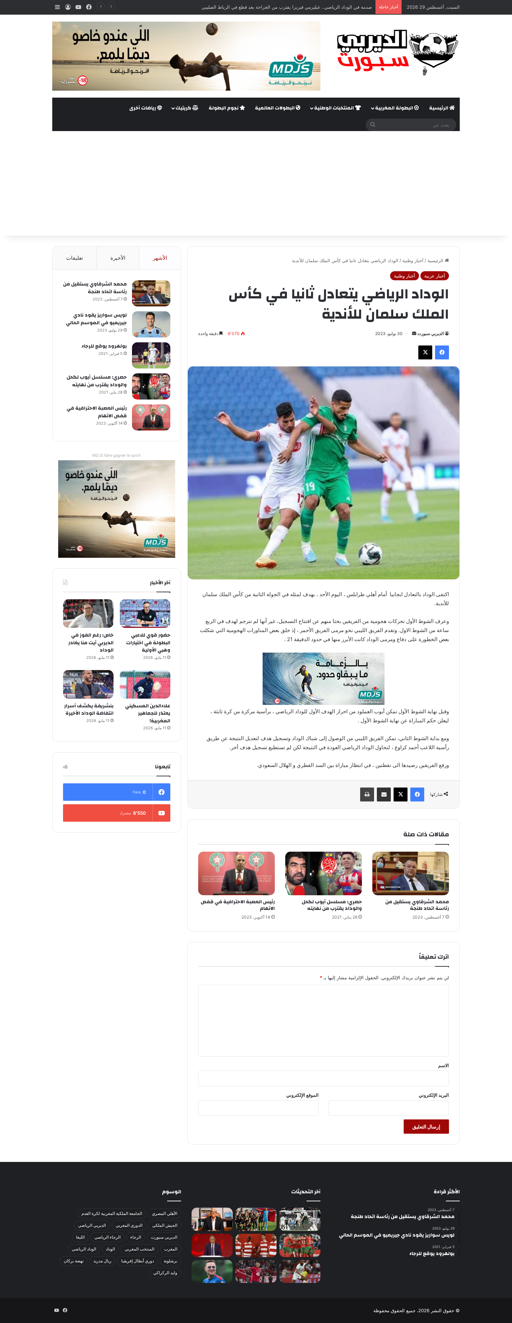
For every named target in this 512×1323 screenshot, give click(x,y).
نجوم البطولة (224, 108)
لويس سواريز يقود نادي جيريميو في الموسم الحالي (96, 319)
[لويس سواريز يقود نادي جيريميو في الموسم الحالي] (151, 324)
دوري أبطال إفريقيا (137, 1260)
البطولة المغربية (394, 108)
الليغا (80, 1237)
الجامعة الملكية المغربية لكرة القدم (112, 1213)
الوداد (110, 1249)
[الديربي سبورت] (395, 52)
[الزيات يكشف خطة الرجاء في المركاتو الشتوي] (212, 1219)
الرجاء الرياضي (107, 1237)
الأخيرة (117, 257)
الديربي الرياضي (92, 1225)
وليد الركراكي (165, 1272)
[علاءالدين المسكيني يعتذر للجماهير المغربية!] (145, 684)
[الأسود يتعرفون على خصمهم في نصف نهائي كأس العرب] (299, 1219)
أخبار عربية (434, 276)
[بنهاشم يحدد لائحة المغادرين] (212, 1271)
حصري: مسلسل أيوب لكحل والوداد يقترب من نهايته (332, 905)
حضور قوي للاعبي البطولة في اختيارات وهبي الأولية (148, 643)
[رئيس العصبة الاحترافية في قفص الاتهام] (236, 873)
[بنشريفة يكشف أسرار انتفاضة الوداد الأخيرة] (88, 684)
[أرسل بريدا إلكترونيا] (414, 333)
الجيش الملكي (164, 1225)
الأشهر (160, 257)
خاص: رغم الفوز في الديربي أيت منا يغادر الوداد (91, 643)
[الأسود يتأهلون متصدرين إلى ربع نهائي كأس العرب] (299, 1245)
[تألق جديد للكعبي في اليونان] (299, 1271)
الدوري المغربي (129, 1225)
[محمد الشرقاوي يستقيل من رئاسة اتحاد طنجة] (410, 873)
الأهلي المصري (164, 1213)
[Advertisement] (256, 183)
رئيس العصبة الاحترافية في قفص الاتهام (238, 905)
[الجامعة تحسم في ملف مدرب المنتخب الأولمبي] (212, 1245)
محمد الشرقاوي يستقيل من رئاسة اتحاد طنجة (417, 905)
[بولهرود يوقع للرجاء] (151, 355)
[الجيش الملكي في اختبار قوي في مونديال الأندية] (256, 1219)
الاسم (443, 1065)
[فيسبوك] (442, 352)
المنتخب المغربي (139, 1249)
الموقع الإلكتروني (302, 1095)
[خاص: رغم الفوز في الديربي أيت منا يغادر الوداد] (88, 613)
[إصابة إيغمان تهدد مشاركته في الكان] (256, 1271)
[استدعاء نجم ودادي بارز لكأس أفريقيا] (256, 1245)
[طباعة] (367, 794)
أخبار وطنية (413, 260)
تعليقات (74, 257)
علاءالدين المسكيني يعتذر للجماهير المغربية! (147, 713)
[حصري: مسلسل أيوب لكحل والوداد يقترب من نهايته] (323, 873)
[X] (425, 352)
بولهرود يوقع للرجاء (104, 346)
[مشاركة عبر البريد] (384, 794)
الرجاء (135, 1237)
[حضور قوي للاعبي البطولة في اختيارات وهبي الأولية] (145, 613)
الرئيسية (439, 108)
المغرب (170, 1249)
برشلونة (170, 1260)
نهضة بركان (74, 1260)
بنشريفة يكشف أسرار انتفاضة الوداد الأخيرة (89, 709)
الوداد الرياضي (84, 1249)
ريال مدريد (102, 1260)
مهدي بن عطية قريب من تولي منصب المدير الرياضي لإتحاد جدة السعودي (301, 7)
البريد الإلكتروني (434, 1095)
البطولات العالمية (275, 108)
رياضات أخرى (143, 108)
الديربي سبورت (430, 333)
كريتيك (184, 108)
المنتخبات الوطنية (334, 108)
